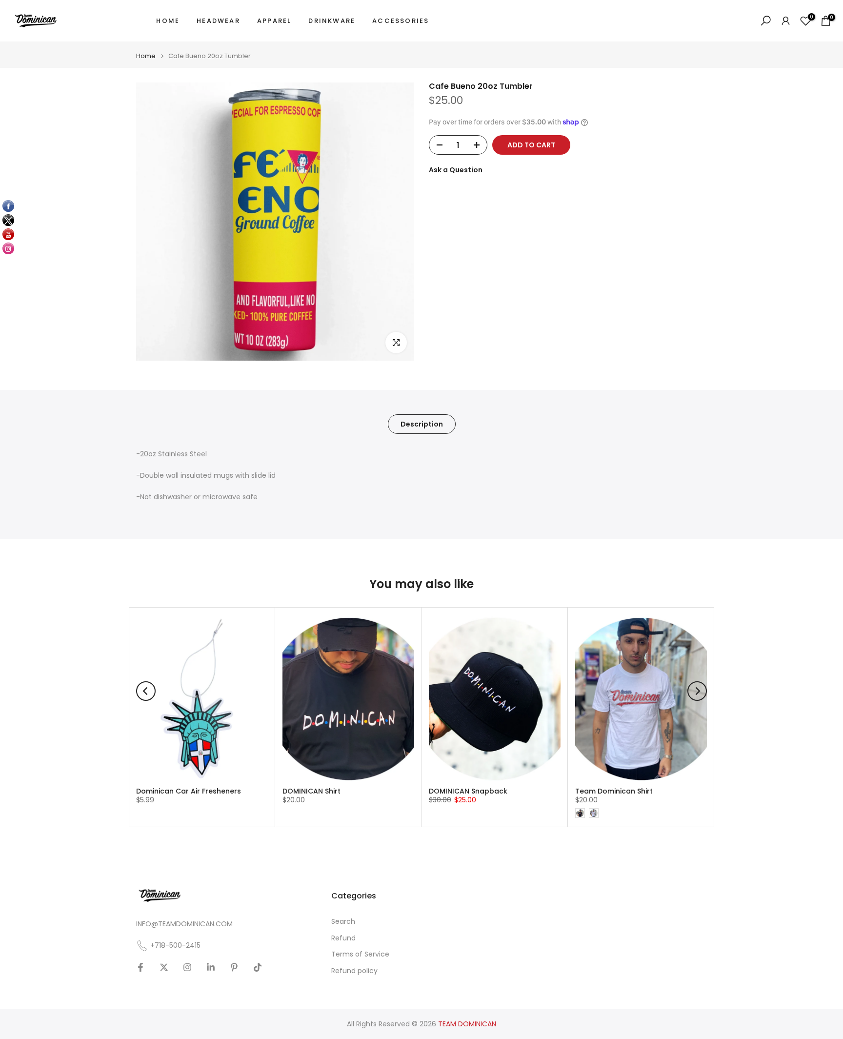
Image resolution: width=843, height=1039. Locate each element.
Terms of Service (360, 954)
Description (422, 424)
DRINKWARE (331, 20)
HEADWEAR (218, 20)
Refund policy (354, 971)
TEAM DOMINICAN (467, 1024)
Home (146, 56)
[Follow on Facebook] (140, 967)
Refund (343, 938)
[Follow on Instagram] (187, 967)
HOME (168, 20)
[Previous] (146, 691)
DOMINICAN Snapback (468, 791)
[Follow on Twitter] (164, 967)
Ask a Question (455, 170)
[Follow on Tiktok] (257, 967)
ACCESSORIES (400, 20)
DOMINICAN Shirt (311, 791)
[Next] (697, 691)
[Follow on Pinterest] (234, 967)
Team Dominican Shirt (614, 791)
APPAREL (274, 20)
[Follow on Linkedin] (210, 967)
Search (343, 921)
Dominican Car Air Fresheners (188, 791)
